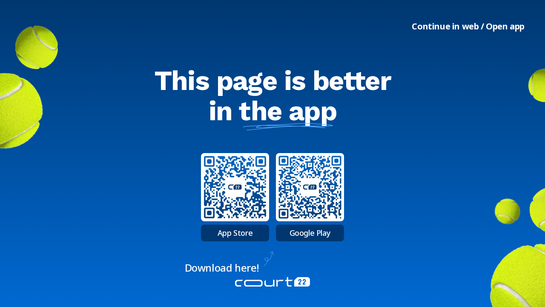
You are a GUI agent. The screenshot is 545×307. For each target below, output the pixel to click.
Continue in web (445, 26)
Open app (505, 26)
